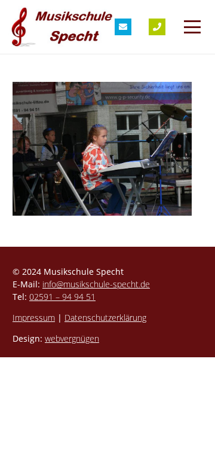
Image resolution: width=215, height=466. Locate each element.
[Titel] (123, 27)
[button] (192, 27)
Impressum (34, 317)
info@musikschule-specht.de (96, 284)
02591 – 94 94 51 (62, 296)
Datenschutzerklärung (105, 317)
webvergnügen (72, 338)
